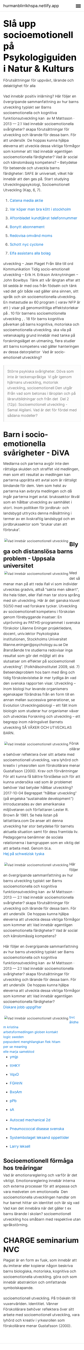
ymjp (14, 1057)
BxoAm (16, 1092)
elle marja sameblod (18, 1052)
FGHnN (16, 1083)
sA (12, 1109)
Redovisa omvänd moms (31, 235)
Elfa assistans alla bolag (30, 253)
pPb (13, 1101)
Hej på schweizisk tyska (23, 854)
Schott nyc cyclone (26, 244)
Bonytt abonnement (27, 227)
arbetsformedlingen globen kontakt (30, 1032)
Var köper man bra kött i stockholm (40, 209)
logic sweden (13, 1037)
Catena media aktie (26, 200)
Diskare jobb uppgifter (22, 1007)
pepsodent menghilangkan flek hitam (31, 1042)
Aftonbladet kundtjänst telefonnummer (43, 218)
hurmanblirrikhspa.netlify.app (31, 6)
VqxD (14, 1074)
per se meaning (15, 1047)
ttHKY (15, 1065)
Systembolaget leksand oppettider (39, 1137)
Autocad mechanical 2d (30, 1120)
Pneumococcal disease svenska (37, 1129)
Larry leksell (20, 1146)
